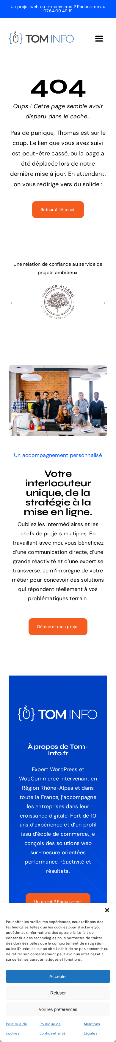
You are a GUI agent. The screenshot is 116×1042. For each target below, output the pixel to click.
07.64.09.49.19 (58, 10)
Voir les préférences (58, 1009)
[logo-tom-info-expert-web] (41, 34)
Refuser (58, 992)
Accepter (58, 976)
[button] (107, 910)
